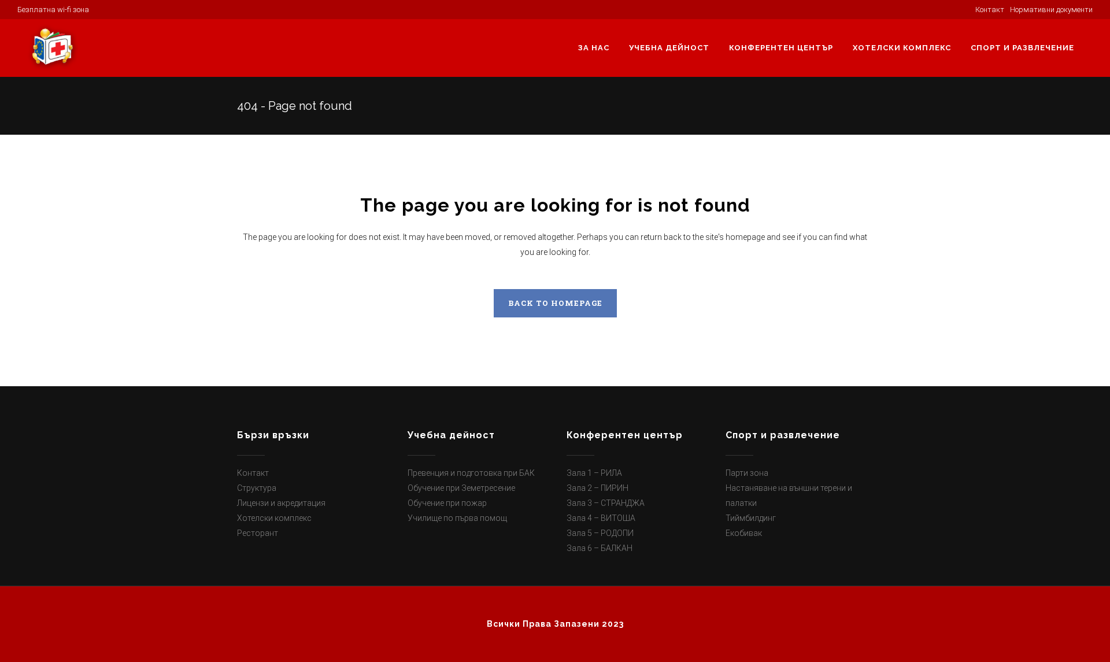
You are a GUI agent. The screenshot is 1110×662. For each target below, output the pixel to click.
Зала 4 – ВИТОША (601, 518)
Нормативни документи (1051, 9)
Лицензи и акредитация (281, 503)
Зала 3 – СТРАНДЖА (606, 503)
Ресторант (257, 533)
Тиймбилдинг (751, 518)
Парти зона (747, 473)
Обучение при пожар (447, 503)
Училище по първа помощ (457, 518)
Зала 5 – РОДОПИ (600, 533)
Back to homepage (555, 303)
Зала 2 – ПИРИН (597, 488)
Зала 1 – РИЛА (594, 473)
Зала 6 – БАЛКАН (599, 548)
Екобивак (744, 533)
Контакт (253, 473)
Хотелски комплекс (274, 518)
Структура (256, 488)
